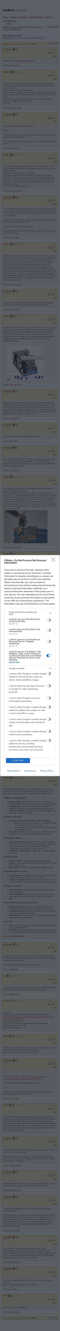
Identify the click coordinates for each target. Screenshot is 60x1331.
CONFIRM (18, 760)
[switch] (48, 620)
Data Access (30, 771)
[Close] (54, 560)
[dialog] (30, 665)
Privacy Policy (46, 771)
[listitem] (30, 613)
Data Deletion (13, 771)
